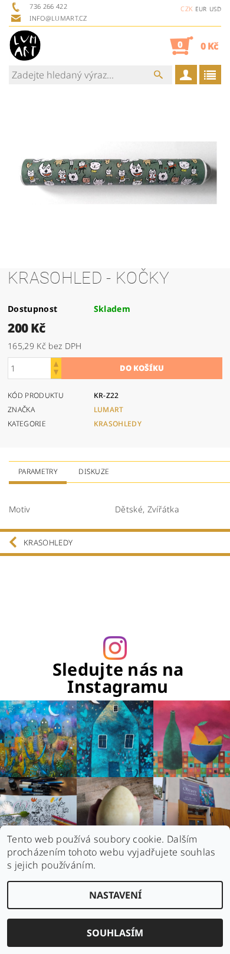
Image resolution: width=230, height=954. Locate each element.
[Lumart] (25, 45)
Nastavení (115, 895)
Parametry (37, 471)
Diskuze (93, 471)
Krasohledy (118, 424)
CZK (186, 8)
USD (215, 9)
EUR (201, 9)
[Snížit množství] (56, 373)
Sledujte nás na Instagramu (118, 678)
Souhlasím (115, 932)
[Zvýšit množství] (56, 363)
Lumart (109, 409)
